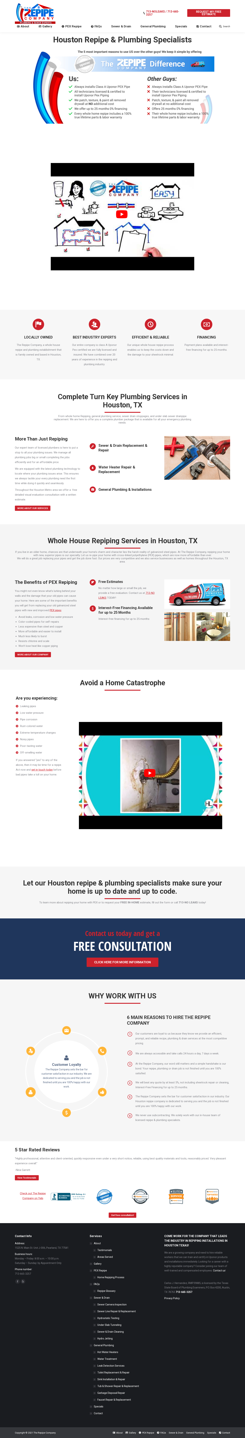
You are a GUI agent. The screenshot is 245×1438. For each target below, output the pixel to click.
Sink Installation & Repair (111, 1379)
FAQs (97, 1284)
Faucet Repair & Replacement (114, 1399)
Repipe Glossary (106, 1290)
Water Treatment (107, 1358)
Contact (98, 1413)
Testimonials (104, 1250)
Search (226, 26)
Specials (98, 1406)
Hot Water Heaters (107, 1352)
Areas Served (105, 1256)
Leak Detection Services (110, 1365)
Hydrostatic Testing (108, 1318)
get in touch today (42, 769)
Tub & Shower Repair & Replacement (118, 1386)
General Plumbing (104, 1345)
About (97, 1243)
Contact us (219, 1270)
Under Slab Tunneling (109, 1324)
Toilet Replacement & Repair (113, 1372)
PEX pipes (55, 610)
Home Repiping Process (110, 1277)
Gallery (98, 1263)
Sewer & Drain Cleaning (110, 1331)
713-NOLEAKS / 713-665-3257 (162, 13)
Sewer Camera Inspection (112, 1304)
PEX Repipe (100, 1270)
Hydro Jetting (105, 1338)
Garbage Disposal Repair (111, 1392)
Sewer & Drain (102, 1297)
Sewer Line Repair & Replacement (116, 1311)
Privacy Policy (172, 1298)
